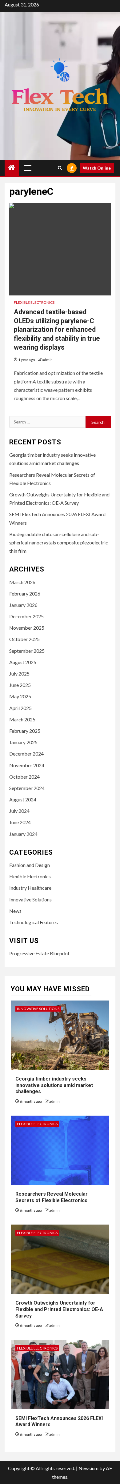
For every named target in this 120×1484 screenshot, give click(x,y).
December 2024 (26, 753)
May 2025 (20, 696)
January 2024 (23, 834)
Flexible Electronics (34, 302)
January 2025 (23, 742)
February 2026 (24, 593)
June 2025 (20, 685)
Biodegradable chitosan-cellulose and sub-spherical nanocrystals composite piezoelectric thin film (58, 542)
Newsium (88, 1468)
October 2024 (24, 777)
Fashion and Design (29, 865)
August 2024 (22, 799)
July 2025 (19, 673)
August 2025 (22, 662)
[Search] (60, 168)
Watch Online (97, 167)
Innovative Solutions (30, 899)
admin (47, 359)
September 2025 (27, 651)
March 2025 (22, 719)
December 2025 (26, 616)
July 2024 (19, 811)
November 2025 (26, 628)
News (15, 911)
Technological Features (33, 922)
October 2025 (24, 639)
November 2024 (26, 765)
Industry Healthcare (30, 888)
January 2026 (23, 605)
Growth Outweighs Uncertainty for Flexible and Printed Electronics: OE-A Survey (59, 1309)
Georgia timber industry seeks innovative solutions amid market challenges (54, 1085)
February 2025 (24, 731)
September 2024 (27, 788)
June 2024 (20, 822)
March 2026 (22, 582)
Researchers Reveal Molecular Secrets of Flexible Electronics (51, 1197)
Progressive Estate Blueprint (39, 953)
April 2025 (20, 708)
